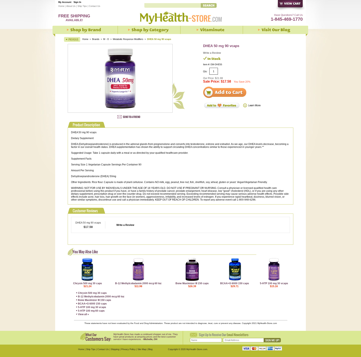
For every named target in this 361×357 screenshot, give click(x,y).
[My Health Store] (180, 25)
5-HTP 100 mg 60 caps (91, 310)
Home (61, 6)
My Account (64, 2)
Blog (150, 349)
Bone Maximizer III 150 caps (192, 283)
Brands (95, 39)
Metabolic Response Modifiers (128, 39)
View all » (83, 314)
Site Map (141, 349)
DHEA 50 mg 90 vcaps (88, 222)
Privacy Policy (128, 349)
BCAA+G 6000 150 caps (234, 283)
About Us (71, 6)
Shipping (115, 349)
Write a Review (212, 52)
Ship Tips (82, 6)
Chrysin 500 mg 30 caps (87, 283)
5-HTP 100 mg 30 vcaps (274, 283)
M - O (106, 39)
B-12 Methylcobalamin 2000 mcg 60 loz (138, 283)
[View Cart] (290, 6)
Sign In (77, 2)
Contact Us (94, 6)
